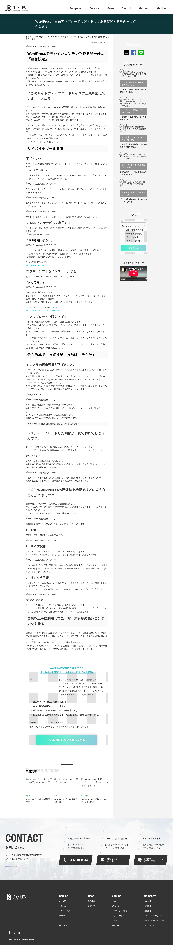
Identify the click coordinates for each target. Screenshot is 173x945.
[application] (133, 273)
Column (144, 8)
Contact (162, 8)
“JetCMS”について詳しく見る (66, 739)
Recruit (126, 8)
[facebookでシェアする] (133, 52)
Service (94, 8)
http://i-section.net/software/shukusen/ (42, 311)
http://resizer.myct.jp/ (35, 265)
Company (75, 8)
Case (110, 8)
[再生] (122, 279)
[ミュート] (145, 279)
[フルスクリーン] (147, 279)
